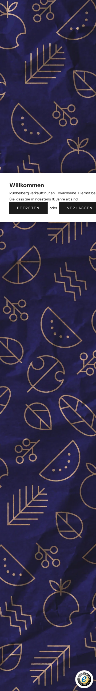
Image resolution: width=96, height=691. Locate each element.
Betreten (28, 208)
